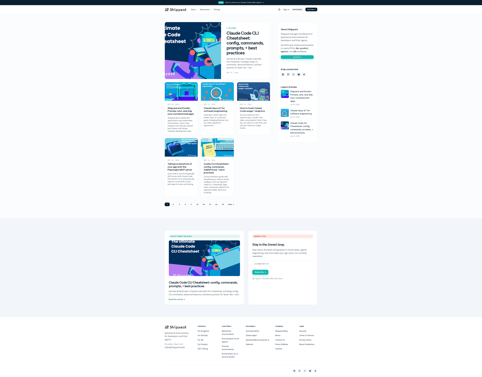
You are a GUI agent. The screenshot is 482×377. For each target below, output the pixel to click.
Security (302, 331)
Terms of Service (306, 335)
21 (210, 204)
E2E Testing (203, 349)
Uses (193, 9)
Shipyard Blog (281, 331)
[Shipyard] (175, 9)
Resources (205, 9)
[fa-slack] (304, 74)
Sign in (286, 9)
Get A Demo (297, 9)
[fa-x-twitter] (293, 74)
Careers (278, 349)
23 (223, 204)
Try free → (297, 57)
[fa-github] (288, 74)
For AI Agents (203, 331)
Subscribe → (260, 272)
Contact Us (280, 340)
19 (197, 204)
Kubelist (249, 344)
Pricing (217, 9)
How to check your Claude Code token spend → (241, 2)
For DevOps (203, 335)
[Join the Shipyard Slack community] (279, 9)
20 (204, 204)
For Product (203, 344)
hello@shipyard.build (175, 347)
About (277, 335)
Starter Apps (251, 335)
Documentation (252, 331)
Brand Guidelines (306, 344)
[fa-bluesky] (299, 74)
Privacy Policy (305, 340)
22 (216, 204)
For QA (200, 340)
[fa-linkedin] (283, 74)
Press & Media (281, 344)
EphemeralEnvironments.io (257, 340)
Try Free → (311, 9)
